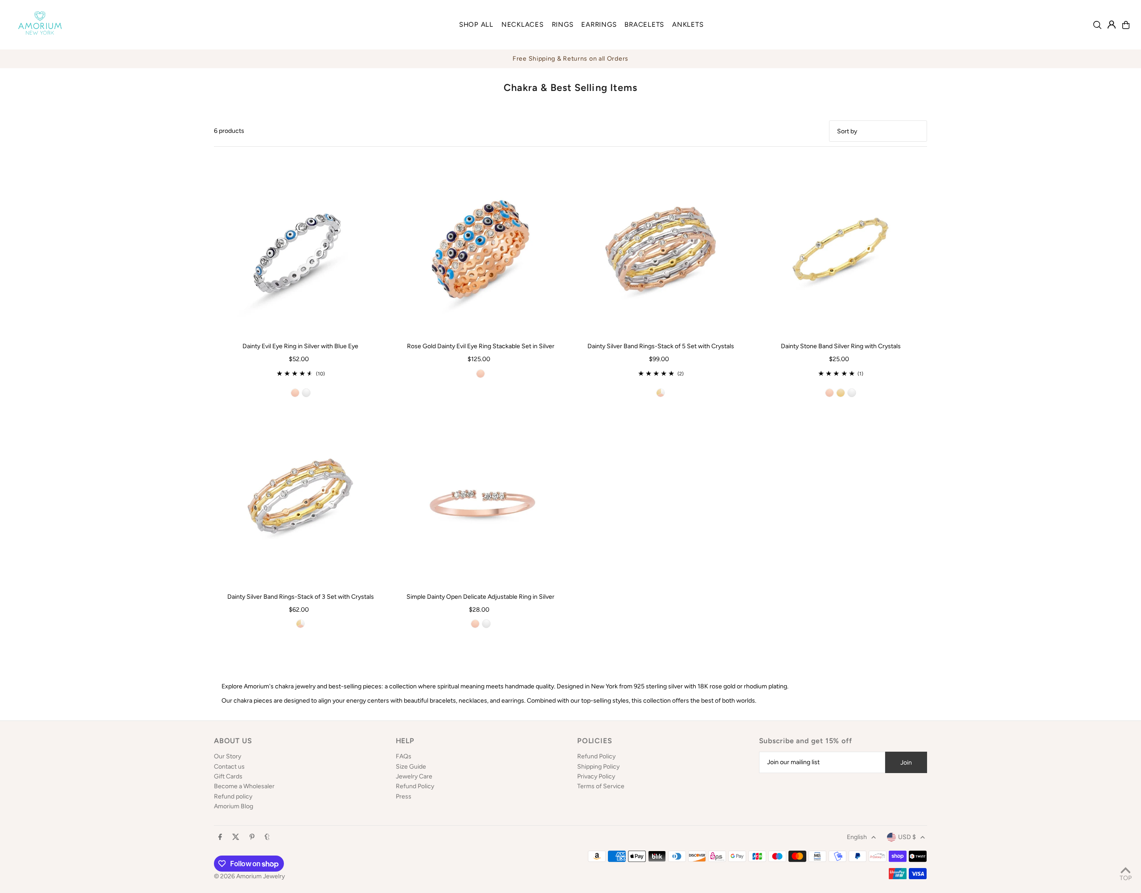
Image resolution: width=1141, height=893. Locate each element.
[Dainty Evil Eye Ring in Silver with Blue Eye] (300, 249)
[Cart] (1125, 25)
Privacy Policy (596, 776)
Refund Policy (415, 786)
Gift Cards (228, 776)
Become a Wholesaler (244, 786)
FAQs (403, 756)
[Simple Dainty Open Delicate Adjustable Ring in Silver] (480, 499)
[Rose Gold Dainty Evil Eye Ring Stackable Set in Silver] (480, 249)
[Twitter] (235, 837)
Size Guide (411, 766)
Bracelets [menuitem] (644, 25)
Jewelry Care (414, 776)
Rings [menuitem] (563, 25)
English (857, 837)
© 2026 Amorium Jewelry (249, 876)
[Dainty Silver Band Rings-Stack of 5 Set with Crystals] (660, 249)
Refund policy (233, 796)
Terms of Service (600, 786)
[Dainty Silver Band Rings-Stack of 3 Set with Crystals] (300, 499)
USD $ (907, 837)
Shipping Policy (598, 766)
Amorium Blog (233, 806)
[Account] (1112, 25)
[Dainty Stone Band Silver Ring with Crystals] (840, 249)
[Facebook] (220, 837)
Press (403, 796)
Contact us (229, 766)
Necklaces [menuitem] (522, 25)
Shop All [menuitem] (476, 25)
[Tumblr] (267, 837)
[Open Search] (1097, 25)
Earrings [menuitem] (598, 25)
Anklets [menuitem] (687, 25)
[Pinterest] (252, 837)
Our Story (227, 756)
